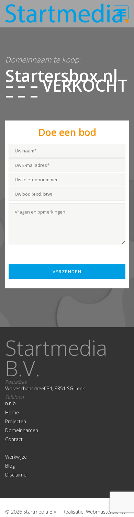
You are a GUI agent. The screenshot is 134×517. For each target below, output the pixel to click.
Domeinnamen (21, 430)
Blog (10, 465)
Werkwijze (16, 456)
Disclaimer (16, 474)
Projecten (15, 421)
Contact (14, 439)
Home (12, 412)
